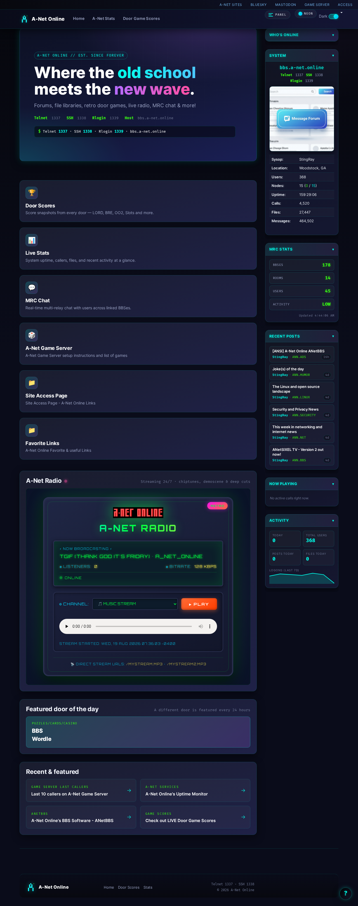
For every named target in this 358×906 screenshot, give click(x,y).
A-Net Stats (103, 18)
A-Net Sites (231, 5)
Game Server (317, 5)
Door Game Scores (141, 18)
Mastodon (285, 5)
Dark (324, 16)
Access (345, 5)
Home (78, 18)
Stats (147, 887)
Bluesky (259, 5)
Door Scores (129, 887)
